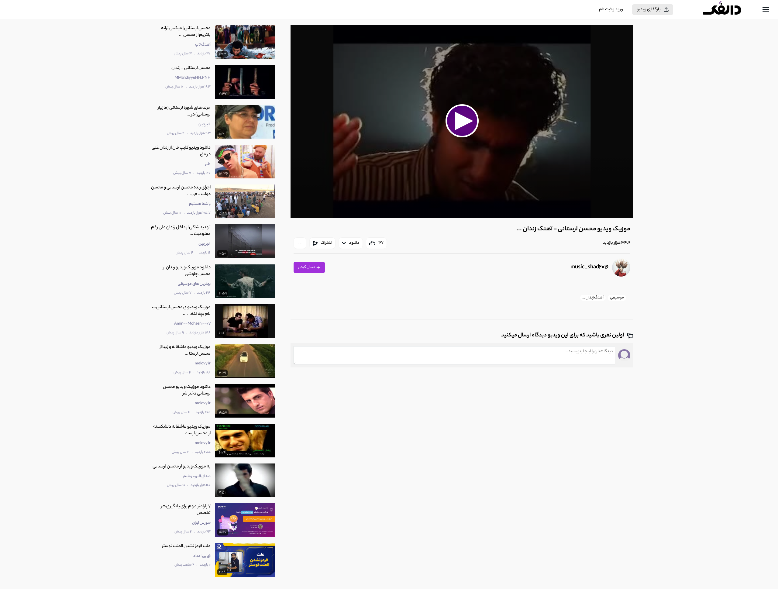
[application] (462, 121)
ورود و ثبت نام (611, 9)
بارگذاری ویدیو (649, 9)
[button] (462, 121)
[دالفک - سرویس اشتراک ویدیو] (727, 10)
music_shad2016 (589, 267)
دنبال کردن (307, 267)
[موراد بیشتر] (300, 243)
